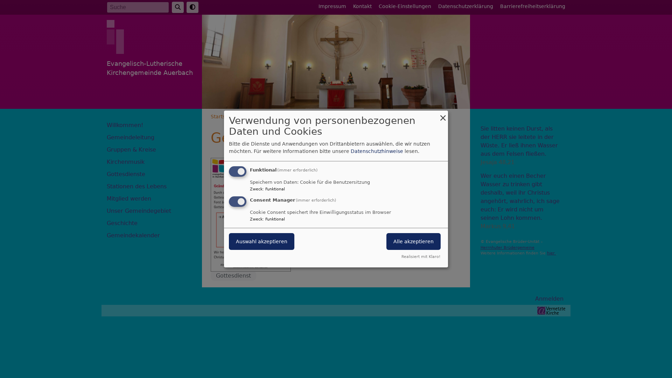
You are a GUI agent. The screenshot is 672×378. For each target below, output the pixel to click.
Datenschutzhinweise (377, 151)
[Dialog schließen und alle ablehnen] (443, 115)
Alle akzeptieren (413, 241)
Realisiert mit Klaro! (420, 256)
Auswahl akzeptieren (261, 241)
